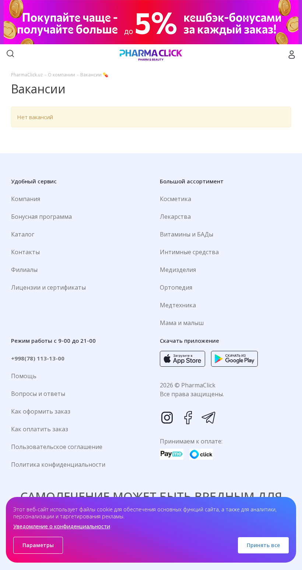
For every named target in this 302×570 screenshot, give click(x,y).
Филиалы (24, 270)
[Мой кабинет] (291, 54)
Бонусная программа (41, 217)
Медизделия (178, 270)
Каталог (22, 234)
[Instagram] (167, 417)
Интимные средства (189, 252)
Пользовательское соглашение (56, 447)
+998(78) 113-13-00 (37, 358)
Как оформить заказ (40, 411)
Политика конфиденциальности (58, 464)
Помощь (23, 376)
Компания (25, 199)
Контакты (25, 252)
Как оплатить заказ (39, 429)
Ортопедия (176, 287)
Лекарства (175, 217)
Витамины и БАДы (186, 234)
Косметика (175, 199)
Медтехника (178, 305)
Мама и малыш (182, 323)
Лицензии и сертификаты (48, 287)
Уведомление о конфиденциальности (61, 526)
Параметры (38, 545)
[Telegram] (208, 417)
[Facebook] (187, 417)
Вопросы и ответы (38, 394)
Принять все (263, 545)
